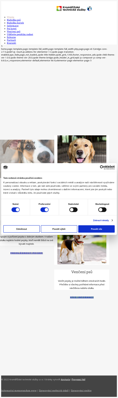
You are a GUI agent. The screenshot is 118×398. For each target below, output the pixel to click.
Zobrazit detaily (101, 220)
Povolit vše (96, 229)
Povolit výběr (59, 229)
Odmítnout (21, 229)
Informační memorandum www (19, 390)
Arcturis (65, 379)
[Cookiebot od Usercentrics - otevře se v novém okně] (102, 167)
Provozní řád (78, 379)
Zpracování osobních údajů (53, 390)
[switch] (44, 209)
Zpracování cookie (81, 390)
